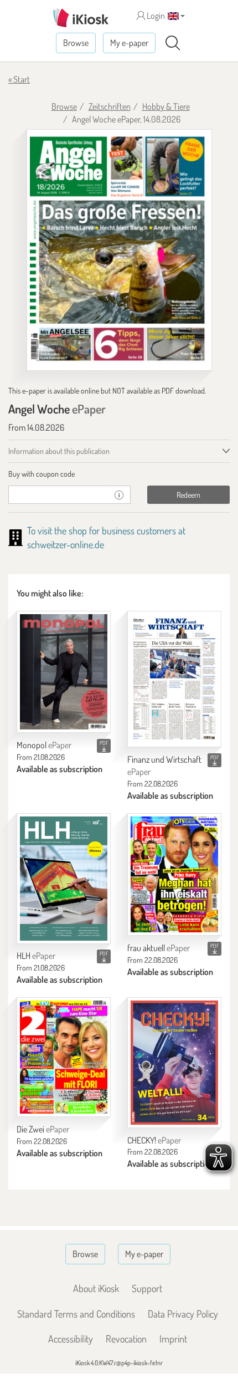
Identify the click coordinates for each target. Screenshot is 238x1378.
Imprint (173, 1339)
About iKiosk (96, 1288)
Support (147, 1288)
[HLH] (64, 878)
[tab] (119, 474)
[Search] (173, 43)
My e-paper (129, 42)
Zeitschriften (110, 106)
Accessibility (70, 1339)
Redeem (188, 494)
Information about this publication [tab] (59, 451)
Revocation (126, 1339)
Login (155, 15)
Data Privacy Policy (183, 1314)
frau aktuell (158, 947)
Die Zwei (43, 1129)
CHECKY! (154, 1140)
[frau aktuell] (174, 874)
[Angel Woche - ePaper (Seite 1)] (119, 250)
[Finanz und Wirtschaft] (174, 679)
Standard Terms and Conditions (76, 1314)
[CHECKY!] (174, 1062)
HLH (36, 955)
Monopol (44, 745)
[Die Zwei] (64, 1057)
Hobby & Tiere (166, 106)
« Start (19, 79)
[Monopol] (64, 672)
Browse (76, 42)
